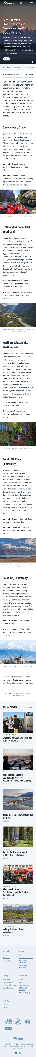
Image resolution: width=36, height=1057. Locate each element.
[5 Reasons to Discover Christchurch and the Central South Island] (18, 874)
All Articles (28, 707)
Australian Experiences (26, 958)
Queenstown (20, 695)
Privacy (23, 1044)
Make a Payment (8, 988)
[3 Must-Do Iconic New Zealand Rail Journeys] (18, 799)
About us (5, 1004)
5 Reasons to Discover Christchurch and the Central (15, 892)
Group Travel (6, 979)
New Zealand (15, 693)
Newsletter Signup (24, 993)
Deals (20, 955)
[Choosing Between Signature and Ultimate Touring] (18, 722)
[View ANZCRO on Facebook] (16, 1052)
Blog (8, 67)
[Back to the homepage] (9, 3)
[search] (21, 3)
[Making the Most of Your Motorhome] (18, 914)
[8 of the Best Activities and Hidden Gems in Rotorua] (18, 837)
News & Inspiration (24, 985)
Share (7, 59)
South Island (23, 693)
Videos (21, 982)
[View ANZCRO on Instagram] (20, 1052)
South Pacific (7, 961)
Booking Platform (8, 982)
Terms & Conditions (7, 1043)
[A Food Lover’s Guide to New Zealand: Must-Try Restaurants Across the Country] (18, 759)
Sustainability (29, 1044)
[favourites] (26, 3)
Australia (5, 955)
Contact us (6, 1007)
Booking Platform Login (10, 985)
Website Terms (17, 1043)
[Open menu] (31, 3)
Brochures (22, 979)
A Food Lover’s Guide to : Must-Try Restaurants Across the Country (17, 778)
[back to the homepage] (3, 67)
